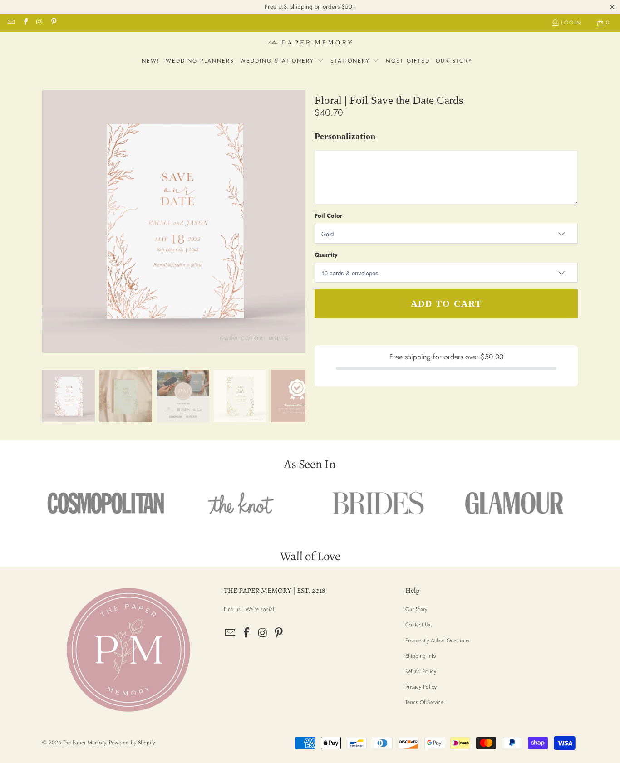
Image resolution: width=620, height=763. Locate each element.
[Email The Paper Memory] (11, 23)
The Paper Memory (84, 743)
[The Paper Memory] (310, 43)
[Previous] (49, 223)
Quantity (326, 254)
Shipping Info (420, 656)
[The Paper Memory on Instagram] (39, 23)
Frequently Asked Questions (437, 640)
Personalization (345, 136)
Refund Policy (420, 671)
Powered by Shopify (132, 743)
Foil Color (328, 215)
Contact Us (417, 625)
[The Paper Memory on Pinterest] (53, 23)
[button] (282, 61)
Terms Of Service (424, 702)
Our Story (416, 609)
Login (571, 23)
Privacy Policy (421, 687)
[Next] (298, 223)
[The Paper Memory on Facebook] (25, 23)
